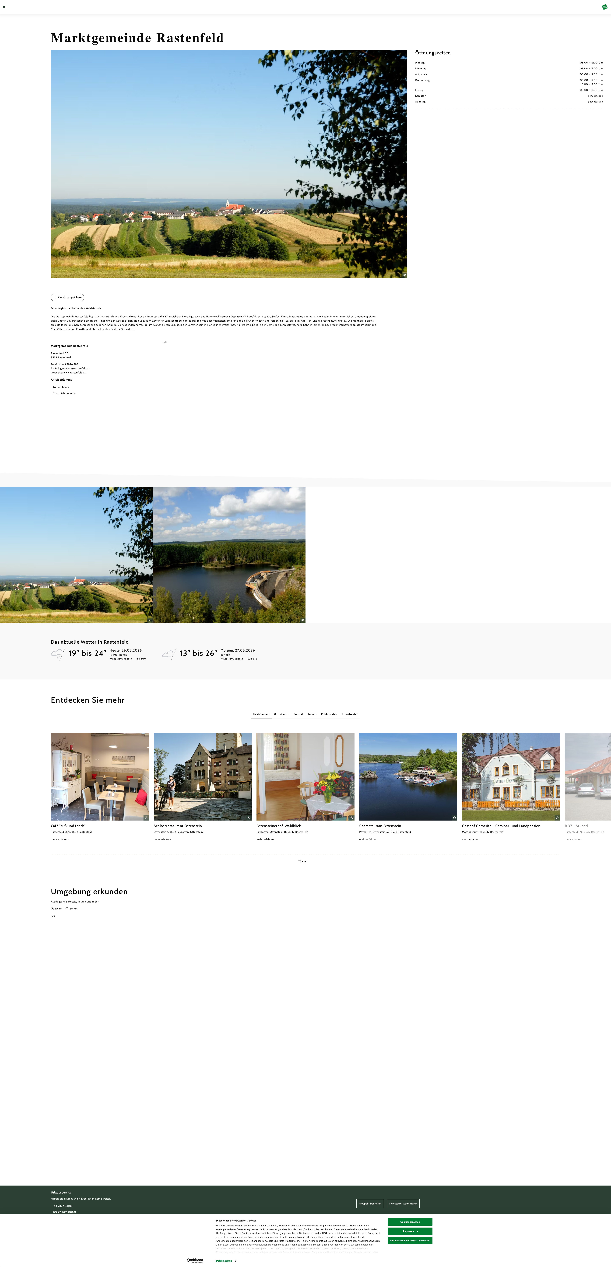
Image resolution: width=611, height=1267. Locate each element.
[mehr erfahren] (100, 787)
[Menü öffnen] (4, 7)
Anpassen (408, 1231)
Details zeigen (224, 1260)
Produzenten (329, 714)
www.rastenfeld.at (74, 372)
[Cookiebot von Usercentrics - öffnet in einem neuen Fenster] (195, 1260)
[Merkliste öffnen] (17, 7)
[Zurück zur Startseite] (605, 7)
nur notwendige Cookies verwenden (410, 1240)
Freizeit (298, 714)
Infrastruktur (350, 714)
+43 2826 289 (70, 364)
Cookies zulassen (410, 1222)
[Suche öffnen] (22, 7)
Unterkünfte (281, 714)
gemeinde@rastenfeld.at (75, 368)
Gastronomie (261, 714)
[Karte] (13, 7)
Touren (312, 714)
